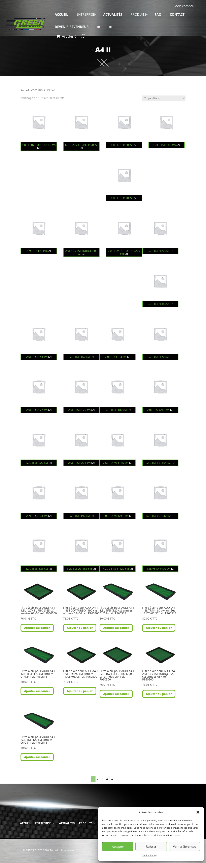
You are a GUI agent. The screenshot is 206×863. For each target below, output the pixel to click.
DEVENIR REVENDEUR (72, 27)
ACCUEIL (61, 14)
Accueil (25, 90)
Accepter (118, 847)
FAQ (158, 14)
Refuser (151, 847)
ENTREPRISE (85, 14)
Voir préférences (184, 847)
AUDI (47, 90)
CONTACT (177, 14)
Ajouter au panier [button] (37, 628)
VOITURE (36, 90)
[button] (198, 812)
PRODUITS (138, 14)
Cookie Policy (149, 855)
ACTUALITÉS (112, 14)
